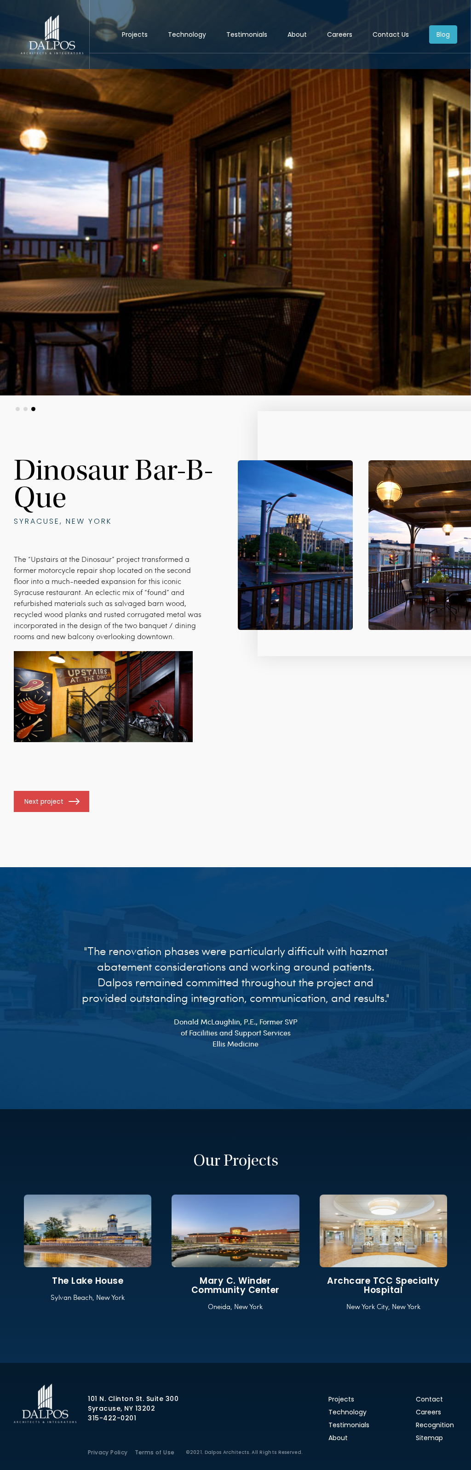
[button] (18, 409)
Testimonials (246, 34)
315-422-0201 (112, 1418)
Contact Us (391, 34)
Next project (43, 801)
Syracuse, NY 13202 (121, 1408)
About (297, 34)
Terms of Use (155, 1452)
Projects (135, 34)
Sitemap (429, 1437)
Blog (443, 34)
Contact (429, 1399)
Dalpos (52, 34)
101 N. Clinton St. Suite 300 (133, 1398)
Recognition (435, 1425)
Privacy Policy (108, 1452)
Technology (187, 34)
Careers (339, 34)
